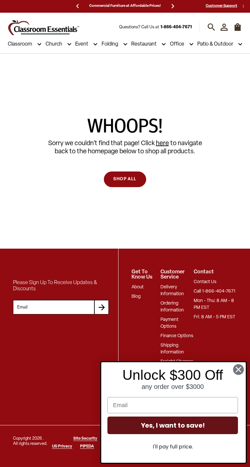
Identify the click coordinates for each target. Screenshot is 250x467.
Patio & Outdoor (215, 44)
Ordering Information (172, 307)
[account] (224, 27)
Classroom (20, 44)
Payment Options (169, 323)
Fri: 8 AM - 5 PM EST (214, 317)
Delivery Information (172, 290)
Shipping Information (172, 349)
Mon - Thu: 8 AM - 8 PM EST (214, 304)
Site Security (85, 439)
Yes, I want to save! (173, 425)
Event (81, 44)
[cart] (237, 30)
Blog (136, 296)
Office (177, 44)
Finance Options (176, 336)
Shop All (124, 179)
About (138, 287)
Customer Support (221, 6)
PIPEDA (87, 446)
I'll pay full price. (173, 446)
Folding (110, 44)
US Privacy (62, 446)
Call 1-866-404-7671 (214, 291)
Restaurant (144, 44)
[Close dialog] (238, 369)
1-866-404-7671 (176, 27)
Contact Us (205, 282)
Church (54, 44)
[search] (211, 27)
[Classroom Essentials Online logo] (43, 27)
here (162, 143)
